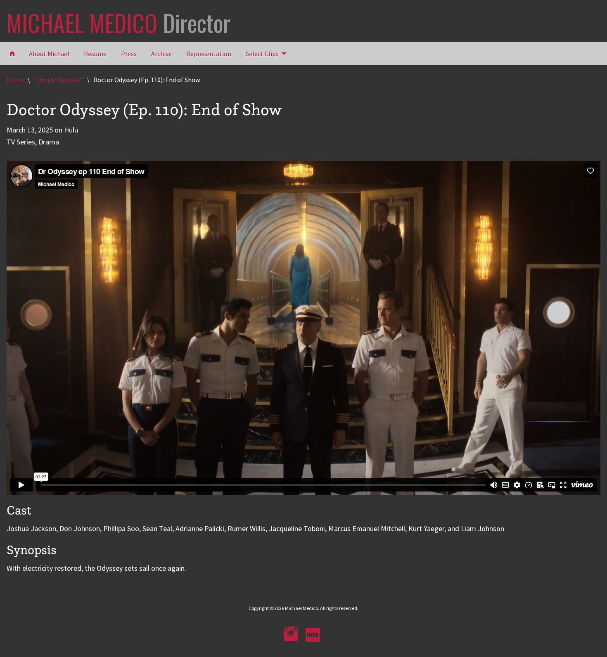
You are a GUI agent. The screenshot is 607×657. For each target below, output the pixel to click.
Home (15, 80)
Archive (161, 54)
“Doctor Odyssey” (58, 80)
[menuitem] (264, 53)
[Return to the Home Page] (12, 53)
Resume (95, 54)
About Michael (49, 54)
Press (129, 54)
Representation (208, 54)
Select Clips (262, 54)
